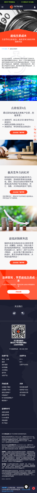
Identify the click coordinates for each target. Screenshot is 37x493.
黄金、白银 (5, 359)
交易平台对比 (24, 364)
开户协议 (5, 423)
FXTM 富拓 (4, 49)
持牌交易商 (5, 412)
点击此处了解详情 (18, 132)
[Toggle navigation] (2, 7)
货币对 (4, 373)
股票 (3, 362)
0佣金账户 (5, 395)
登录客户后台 (24, 390)
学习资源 (22, 395)
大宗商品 (5, 370)
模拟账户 (5, 400)
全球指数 (5, 367)
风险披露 (5, 420)
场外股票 (5, 364)
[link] (35, 7)
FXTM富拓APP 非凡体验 (27, 2)
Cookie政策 (5, 417)
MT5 (21, 362)
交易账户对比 (6, 390)
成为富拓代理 (24, 392)
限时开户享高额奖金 (9, 2)
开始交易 (18, 292)
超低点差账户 (6, 392)
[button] (2, 7)
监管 (21, 468)
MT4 (21, 359)
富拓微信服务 (24, 387)
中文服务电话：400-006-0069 (18, 349)
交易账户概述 (6, 387)
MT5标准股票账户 (7, 398)
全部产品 (5, 375)
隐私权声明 (5, 415)
